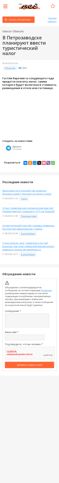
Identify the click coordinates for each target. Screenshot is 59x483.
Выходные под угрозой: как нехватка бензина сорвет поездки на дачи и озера (26, 192)
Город (24, 198)
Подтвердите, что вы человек (23, 344)
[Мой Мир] (35, 163)
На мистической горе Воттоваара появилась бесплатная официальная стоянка (28, 227)
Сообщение (12, 311)
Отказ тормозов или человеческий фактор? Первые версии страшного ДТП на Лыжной (28, 209)
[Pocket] (44, 163)
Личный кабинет (52, 20)
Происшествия (28, 216)
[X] (39, 163)
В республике (28, 233)
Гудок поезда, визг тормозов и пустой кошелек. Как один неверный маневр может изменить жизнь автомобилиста (28, 246)
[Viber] (48, 163)
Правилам (46, 290)
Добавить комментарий (29, 364)
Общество (18, 31)
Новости (6, 31)
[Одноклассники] (30, 163)
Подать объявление (19, 19)
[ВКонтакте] (25, 163)
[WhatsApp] (53, 163)
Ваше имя (11, 332)
